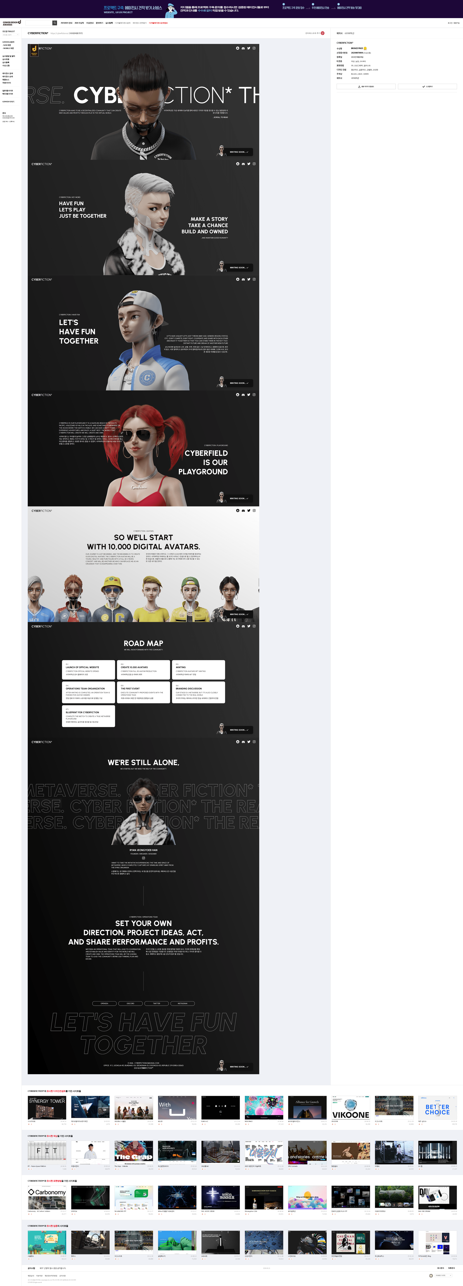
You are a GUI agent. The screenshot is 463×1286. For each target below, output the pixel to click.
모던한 (375, 70)
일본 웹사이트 (7, 91)
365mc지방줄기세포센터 (166, 1211)
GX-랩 (420, 1166)
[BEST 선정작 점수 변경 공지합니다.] (151, 1270)
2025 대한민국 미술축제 (253, 1166)
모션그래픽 (358, 65)
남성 (357, 61)
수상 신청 (6, 65)
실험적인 (362, 70)
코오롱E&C (205, 1166)
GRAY (360, 74)
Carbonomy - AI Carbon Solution (39, 1211)
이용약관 (39, 1276)
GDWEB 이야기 (8, 102)
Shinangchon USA (251, 1211)
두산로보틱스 (379, 1256)
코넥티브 (74, 1211)
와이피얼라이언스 (294, 1121)
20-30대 (363, 61)
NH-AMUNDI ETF (120, 1211)
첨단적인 (354, 70)
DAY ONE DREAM (424, 1211)
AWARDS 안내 (66, 23)
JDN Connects (292, 1166)
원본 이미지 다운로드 (367, 86)
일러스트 (367, 65)
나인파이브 (292, 1256)
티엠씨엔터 (75, 1166)
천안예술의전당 (336, 1256)
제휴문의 (451, 1268)
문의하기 (99, 23)
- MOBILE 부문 (8, 48)
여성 (352, 61)
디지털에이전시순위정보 (158, 23)
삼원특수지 (162, 1256)
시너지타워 (31, 1121)
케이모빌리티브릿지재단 (79, 1121)
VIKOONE (334, 1121)
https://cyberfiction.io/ (67, 33)
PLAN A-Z (204, 1121)
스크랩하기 (429, 86)
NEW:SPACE (248, 1121)
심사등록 (109, 23)
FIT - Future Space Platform (37, 1166)
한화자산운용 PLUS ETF (339, 1211)
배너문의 (440, 1268)
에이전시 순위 (7, 76)
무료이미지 (6, 83)
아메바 (377, 1166)
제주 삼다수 (422, 1121)
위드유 (160, 1121)
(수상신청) (367, 53)
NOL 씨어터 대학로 (207, 1211)
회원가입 (456, 23)
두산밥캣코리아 (163, 1166)
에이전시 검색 (7, 73)
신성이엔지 (248, 1256)
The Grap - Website (121, 1166)
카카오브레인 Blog (424, 1256)
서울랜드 (31, 1256)
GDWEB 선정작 (8, 42)
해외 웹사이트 (7, 94)
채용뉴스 (5, 80)
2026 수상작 (79, 23)
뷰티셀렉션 (292, 1211)
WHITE (366, 74)
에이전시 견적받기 (140, 23)
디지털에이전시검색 (122, 23)
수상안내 (89, 23)
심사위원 (5, 59)
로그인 (450, 23)
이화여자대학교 (380, 1211)
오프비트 (204, 1256)
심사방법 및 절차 (8, 56)
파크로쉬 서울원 (120, 1121)
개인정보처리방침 (51, 1276)
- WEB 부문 (6, 45)
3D (352, 65)
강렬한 (369, 70)
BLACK (354, 74)
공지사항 (62, 1276)
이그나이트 (378, 1121)
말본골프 (334, 1166)
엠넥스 (73, 1256)
